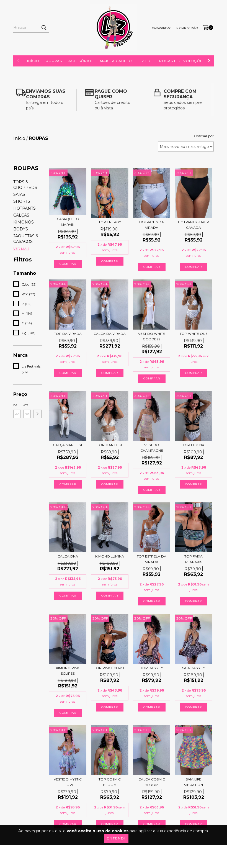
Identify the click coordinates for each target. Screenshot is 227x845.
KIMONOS (23, 222)
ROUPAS (54, 61)
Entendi (116, 838)
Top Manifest (109, 445)
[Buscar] (43, 28)
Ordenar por (204, 136)
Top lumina (193, 445)
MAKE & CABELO (116, 61)
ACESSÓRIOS (81, 61)
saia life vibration (193, 782)
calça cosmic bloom (151, 782)
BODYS (20, 229)
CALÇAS (21, 215)
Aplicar (37, 414)
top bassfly (151, 668)
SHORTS (21, 201)
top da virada (68, 334)
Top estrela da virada (151, 559)
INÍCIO (33, 61)
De (15, 405)
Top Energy (110, 222)
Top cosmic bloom (110, 782)
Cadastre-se (162, 28)
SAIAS (19, 194)
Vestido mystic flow (68, 782)
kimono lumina (109, 556)
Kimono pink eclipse (67, 671)
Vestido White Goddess (151, 336)
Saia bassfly (193, 668)
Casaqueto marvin (68, 222)
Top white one (194, 334)
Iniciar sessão (187, 28)
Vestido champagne (151, 448)
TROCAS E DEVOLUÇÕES (181, 61)
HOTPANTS (24, 208)
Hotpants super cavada (193, 225)
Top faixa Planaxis (193, 559)
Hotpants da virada (151, 225)
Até (26, 405)
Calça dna (68, 556)
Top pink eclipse (109, 668)
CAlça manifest (67, 445)
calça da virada (110, 334)
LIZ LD (144, 61)
